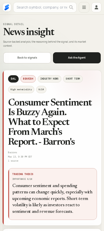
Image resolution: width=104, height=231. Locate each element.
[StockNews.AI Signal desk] (7, 7)
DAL (13, 78)
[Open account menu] (96, 7)
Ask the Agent (77, 57)
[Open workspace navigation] (84, 7)
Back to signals (27, 57)
